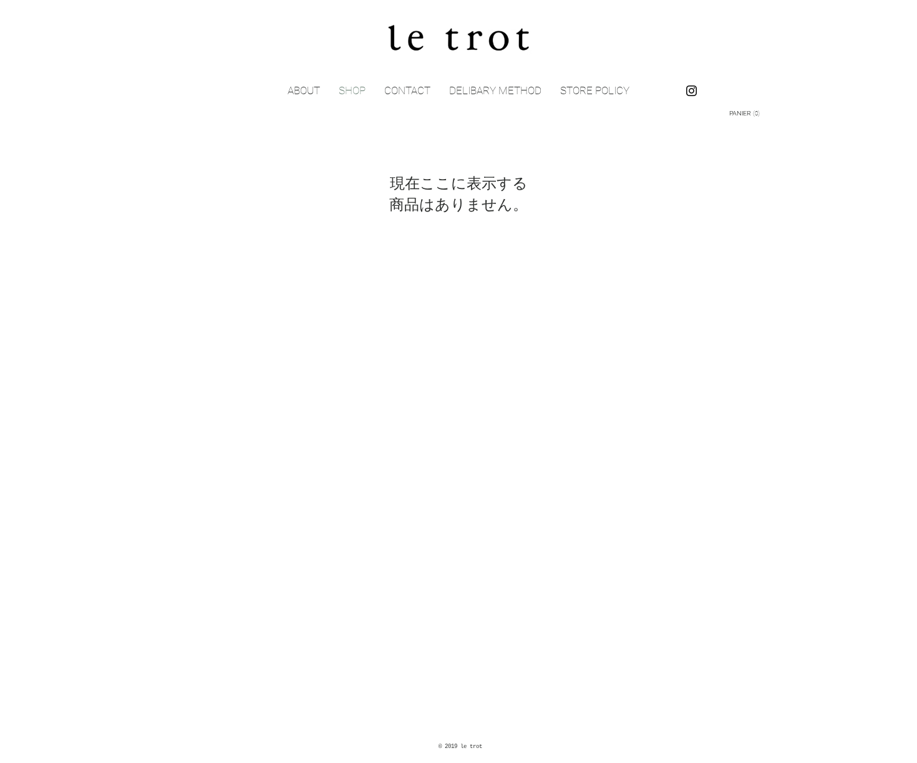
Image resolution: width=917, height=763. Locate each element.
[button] (746, 113)
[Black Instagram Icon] (691, 91)
